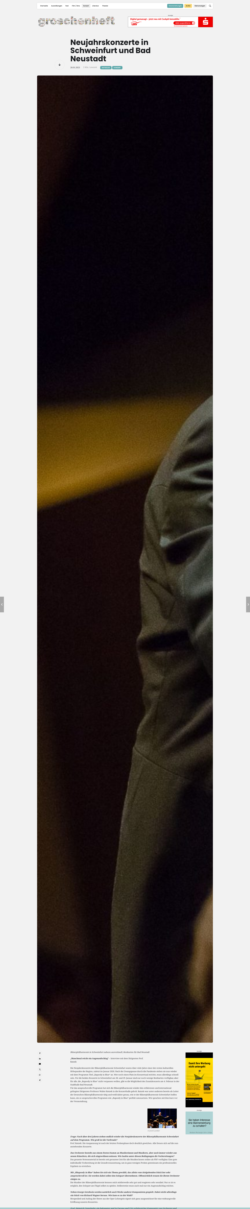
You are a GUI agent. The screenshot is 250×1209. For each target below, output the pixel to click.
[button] (210, 6)
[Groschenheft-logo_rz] (76, 21)
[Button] (59, 65)
